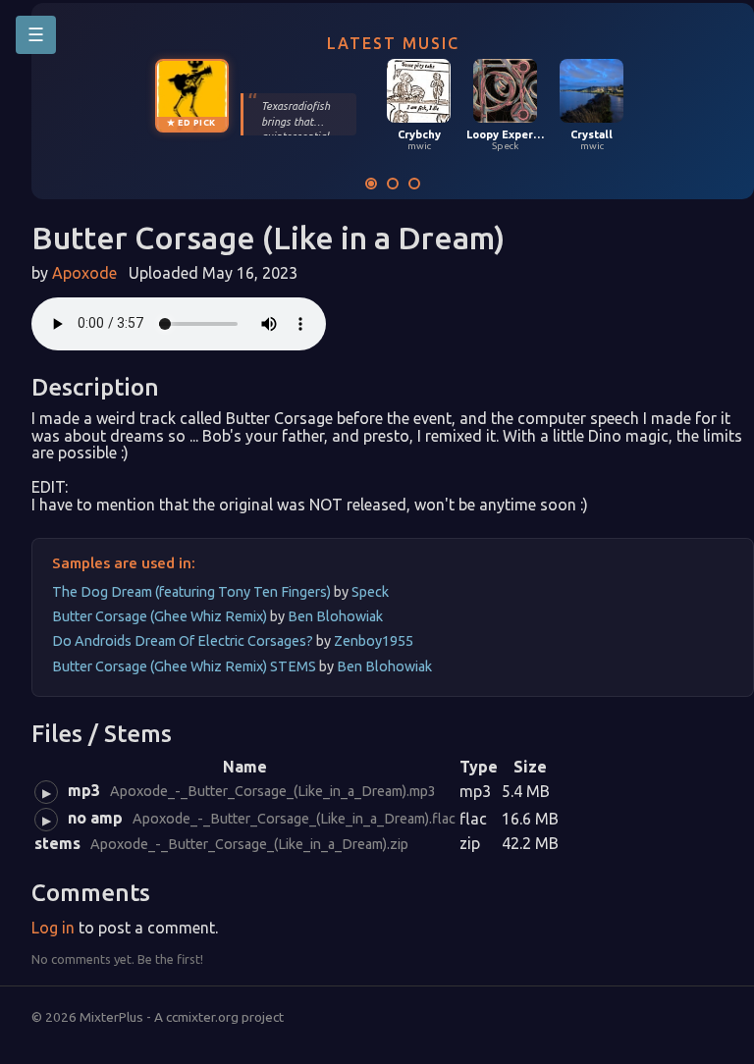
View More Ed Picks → (306, 69)
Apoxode (86, 273)
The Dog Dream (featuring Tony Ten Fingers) (193, 592)
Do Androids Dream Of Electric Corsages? (184, 641)
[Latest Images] (393, 183)
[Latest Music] (371, 183)
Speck (370, 592)
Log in (53, 927)
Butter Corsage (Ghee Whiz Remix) (161, 616)
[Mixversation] (414, 183)
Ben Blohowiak (335, 616)
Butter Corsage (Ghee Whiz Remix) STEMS (185, 666)
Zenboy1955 (373, 641)
